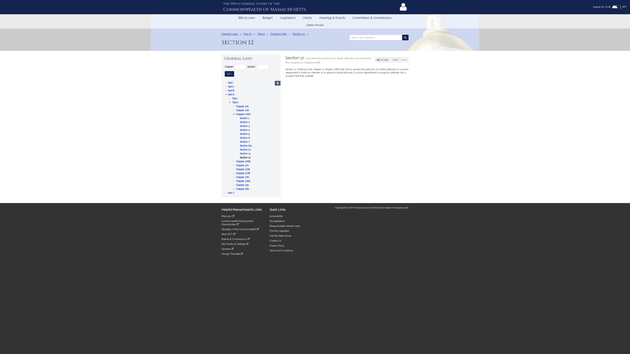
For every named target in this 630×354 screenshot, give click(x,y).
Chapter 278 (243, 177)
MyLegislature (277, 221)
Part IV (231, 95)
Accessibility (276, 216)
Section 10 (246, 150)
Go (230, 73)
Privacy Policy (277, 245)
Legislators (288, 18)
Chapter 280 (243, 189)
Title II (235, 102)
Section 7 (245, 142)
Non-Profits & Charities (233, 244)
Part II (231, 87)
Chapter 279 (242, 185)
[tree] (251, 138)
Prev (396, 60)
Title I (235, 98)
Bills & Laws (246, 18)
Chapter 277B (243, 173)
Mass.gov (226, 216)
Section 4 (245, 130)
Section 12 (245, 157)
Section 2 (245, 122)
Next (403, 60)
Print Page (383, 60)
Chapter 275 (242, 106)
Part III (231, 91)
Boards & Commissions (234, 239)
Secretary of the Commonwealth (239, 229)
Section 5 (245, 134)
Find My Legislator (279, 231)
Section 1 (245, 118)
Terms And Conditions (281, 250)
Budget (267, 18)
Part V (231, 193)
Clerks (307, 18)
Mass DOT (227, 234)
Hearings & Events (332, 18)
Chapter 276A (243, 114)
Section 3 (245, 126)
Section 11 (245, 154)
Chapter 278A (243, 181)
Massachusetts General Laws (285, 226)
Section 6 (245, 138)
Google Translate (231, 254)
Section (251, 66)
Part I (231, 83)
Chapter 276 (243, 110)
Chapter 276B (243, 161)
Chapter (229, 66)
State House (315, 25)
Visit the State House (280, 236)
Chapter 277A (243, 169)
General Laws (229, 34)
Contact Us (275, 240)
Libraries (226, 249)
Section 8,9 (246, 146)
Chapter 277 (242, 165)
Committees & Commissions (372, 18)
